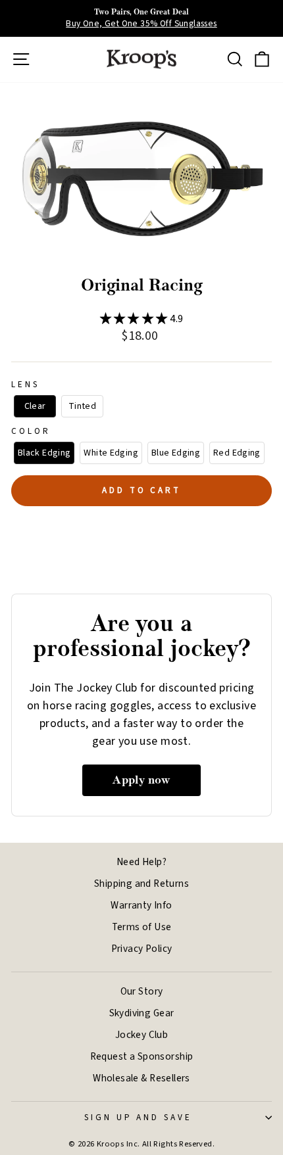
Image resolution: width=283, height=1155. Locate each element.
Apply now (141, 780)
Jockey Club (141, 1034)
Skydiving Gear (141, 1013)
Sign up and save (138, 1117)
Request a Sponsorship (141, 1056)
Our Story (141, 991)
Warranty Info (141, 905)
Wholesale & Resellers (141, 1078)
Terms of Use (142, 927)
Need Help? (141, 862)
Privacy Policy (141, 948)
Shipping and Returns (141, 883)
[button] (35, 406)
